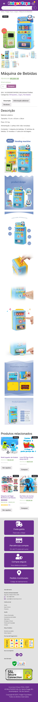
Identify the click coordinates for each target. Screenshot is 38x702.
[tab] (7, 101)
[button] (4, 3)
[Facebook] (20, 654)
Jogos (16, 12)
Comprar (11, 86)
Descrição (7, 101)
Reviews (7, 104)
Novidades (27, 95)
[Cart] (33, 3)
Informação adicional (20, 101)
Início (2, 12)
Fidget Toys (9, 12)
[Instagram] (17, 654)
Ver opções (6, 468)
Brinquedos (13, 95)
